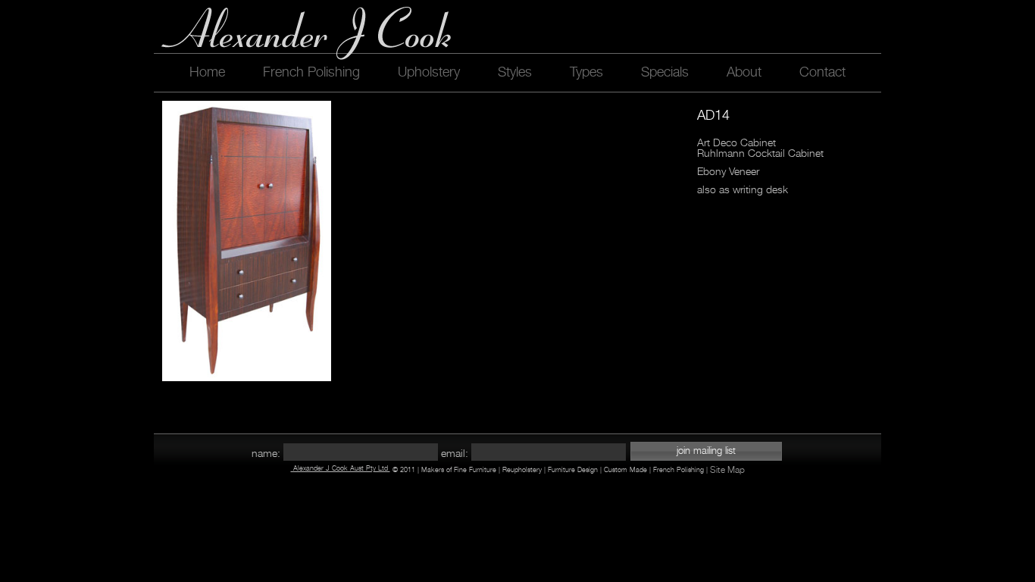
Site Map (727, 470)
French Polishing (311, 72)
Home (207, 72)
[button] (706, 451)
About (744, 72)
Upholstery (429, 72)
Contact (822, 72)
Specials (665, 72)
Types (586, 72)
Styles (515, 72)
